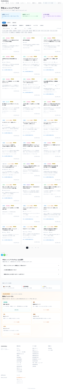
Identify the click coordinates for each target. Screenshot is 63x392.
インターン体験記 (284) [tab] (13, 25)
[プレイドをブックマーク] (18, 166)
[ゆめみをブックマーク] (18, 59)
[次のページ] (38, 248)
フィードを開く (46, 309)
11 (35, 247)
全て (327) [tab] (4, 25)
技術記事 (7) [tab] (21, 25)
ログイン (59, 3)
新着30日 (14, 22)
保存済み (40, 3)
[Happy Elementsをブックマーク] (18, 187)
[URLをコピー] (7, 255)
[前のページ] (25, 248)
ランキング (12, 3)
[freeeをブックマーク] (39, 229)
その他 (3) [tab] (41, 25)
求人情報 (17, 3)
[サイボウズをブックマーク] (18, 123)
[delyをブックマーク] (18, 229)
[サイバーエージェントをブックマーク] (39, 82)
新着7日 (8, 22)
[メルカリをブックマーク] (39, 59)
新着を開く (17, 309)
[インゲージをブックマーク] (60, 82)
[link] (10, 70)
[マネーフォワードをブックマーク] (39, 208)
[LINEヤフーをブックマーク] (60, 208)
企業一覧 (7, 3)
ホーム (3, 3)
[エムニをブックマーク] (60, 59)
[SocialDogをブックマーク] (60, 166)
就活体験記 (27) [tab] (28, 25)
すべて (4, 22)
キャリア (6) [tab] (35, 25)
